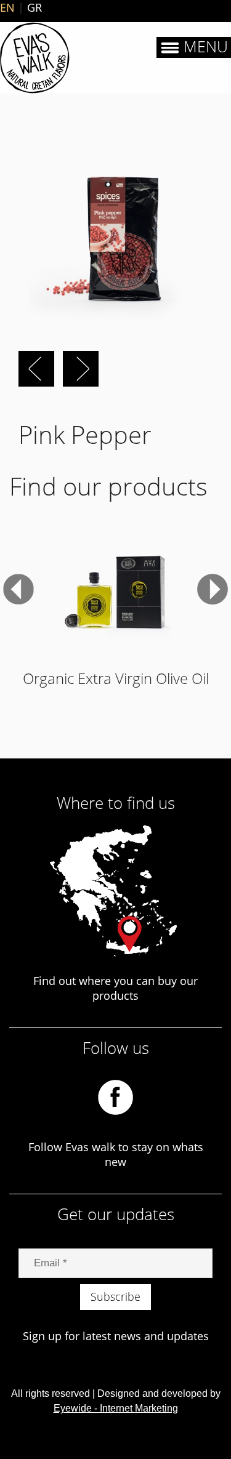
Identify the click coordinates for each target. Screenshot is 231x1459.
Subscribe (115, 1296)
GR (34, 7)
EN (7, 7)
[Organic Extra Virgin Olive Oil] (115, 589)
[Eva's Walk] (35, 58)
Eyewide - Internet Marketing (116, 1408)
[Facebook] (115, 1096)
